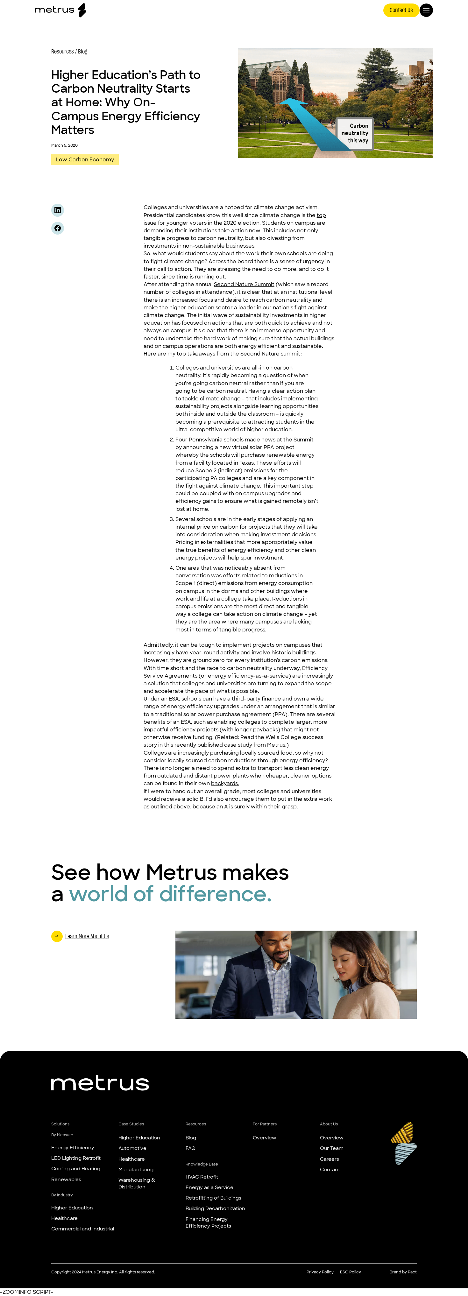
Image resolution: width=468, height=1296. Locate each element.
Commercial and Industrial (82, 1229)
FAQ (190, 1148)
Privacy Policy (320, 1272)
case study (238, 745)
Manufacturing (135, 1169)
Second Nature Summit (244, 284)
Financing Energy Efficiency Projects (208, 1222)
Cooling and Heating (75, 1169)
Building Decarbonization (215, 1208)
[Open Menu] (426, 10)
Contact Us (401, 10)
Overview (264, 1138)
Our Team (332, 1148)
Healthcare (64, 1218)
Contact (330, 1169)
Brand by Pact (403, 1272)
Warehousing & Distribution (136, 1183)
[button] (83, 1124)
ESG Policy (350, 1272)
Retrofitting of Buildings (213, 1198)
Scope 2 (205, 470)
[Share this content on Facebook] (57, 228)
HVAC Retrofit (202, 1177)
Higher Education (72, 1208)
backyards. (225, 783)
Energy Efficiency (72, 1148)
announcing (198, 447)
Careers (329, 1159)
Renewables (66, 1179)
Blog (191, 1138)
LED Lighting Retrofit (76, 1158)
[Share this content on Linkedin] (57, 210)
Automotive (132, 1148)
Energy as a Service (209, 1187)
